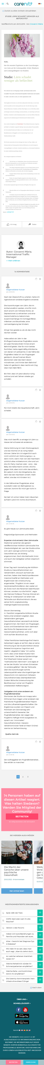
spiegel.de (10, 212)
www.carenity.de (25, 1037)
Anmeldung (31, 1062)
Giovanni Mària (36, 24)
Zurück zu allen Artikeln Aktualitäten (20, 11)
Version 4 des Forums (15, 928)
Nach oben (37, 987)
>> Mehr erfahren (13, 261)
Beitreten (22, 816)
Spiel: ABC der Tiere (14, 913)
